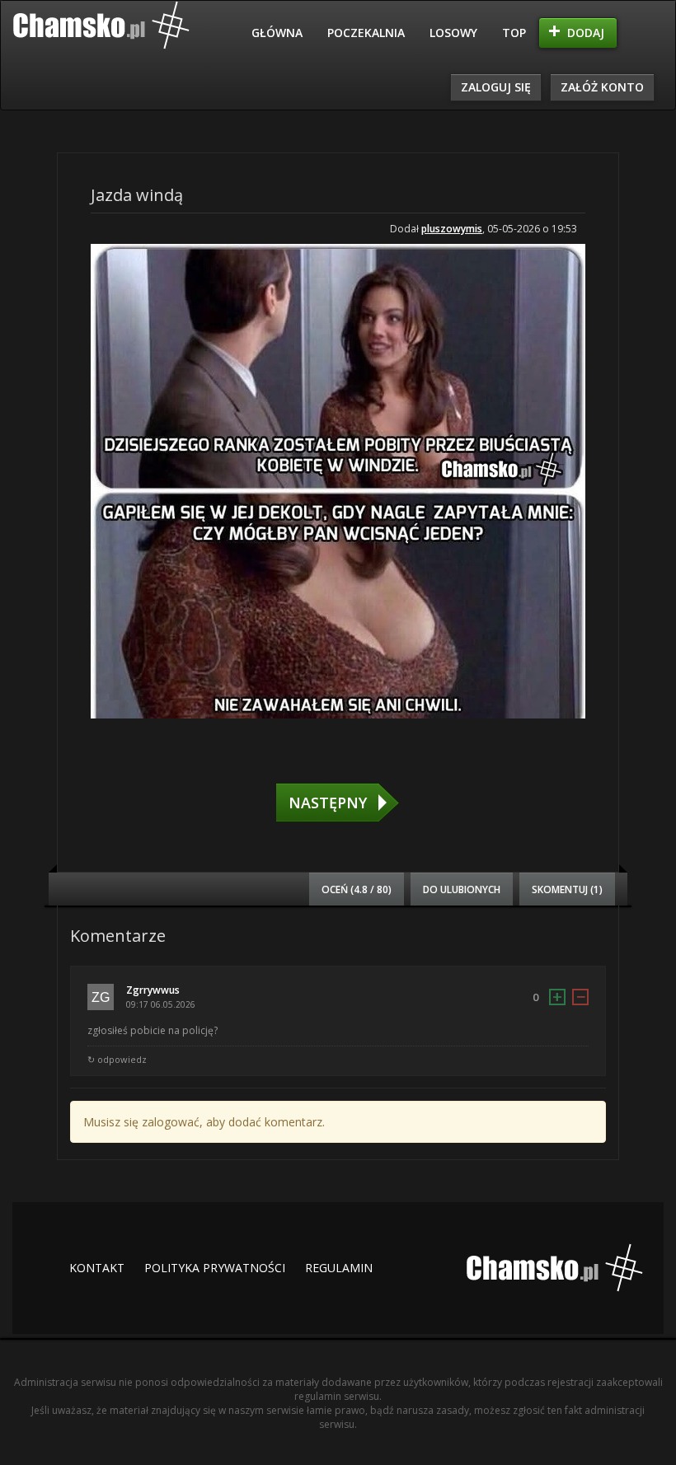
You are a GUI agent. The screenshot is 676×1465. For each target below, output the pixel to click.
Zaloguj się (496, 87)
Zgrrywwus (153, 990)
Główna (277, 32)
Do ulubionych (461, 889)
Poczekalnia (366, 32)
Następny (328, 802)
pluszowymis (451, 229)
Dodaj (585, 32)
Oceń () (357, 889)
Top (514, 32)
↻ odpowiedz (117, 1059)
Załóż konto (602, 87)
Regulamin (339, 1267)
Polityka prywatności (214, 1267)
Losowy (453, 32)
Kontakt (96, 1267)
